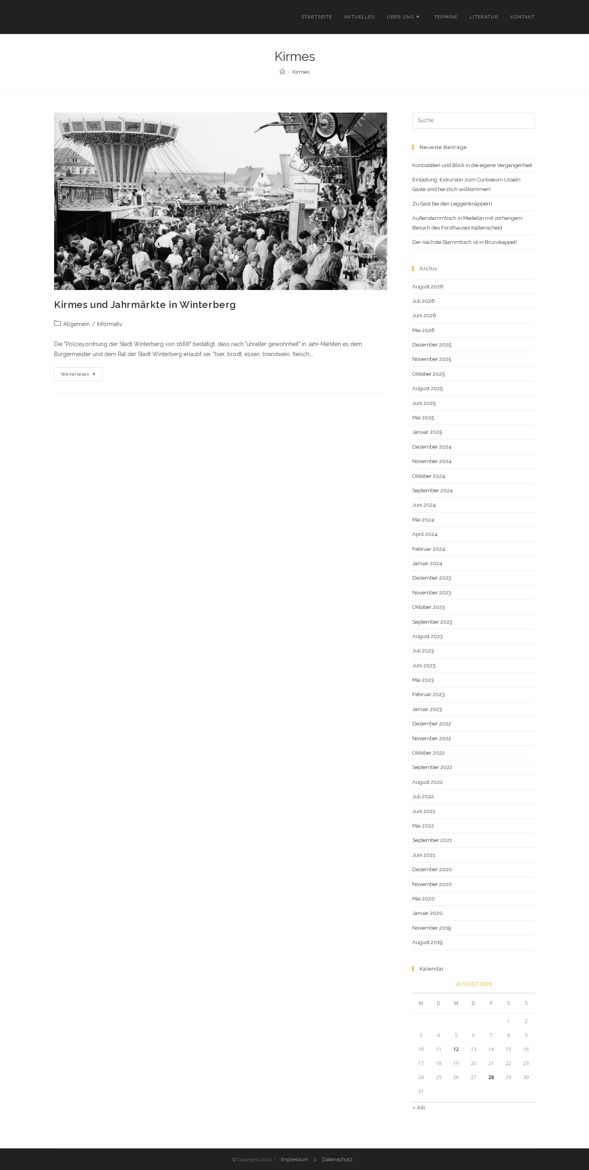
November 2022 (431, 738)
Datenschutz (337, 1159)
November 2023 (431, 593)
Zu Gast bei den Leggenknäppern (452, 204)
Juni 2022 (424, 811)
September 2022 (432, 767)
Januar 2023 (427, 709)
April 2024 (425, 534)
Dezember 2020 (432, 869)
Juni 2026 (424, 315)
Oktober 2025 (428, 374)
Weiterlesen (82, 376)
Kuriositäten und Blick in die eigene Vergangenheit (472, 165)
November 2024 (432, 461)
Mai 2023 (423, 680)
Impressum (295, 1159)
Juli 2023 (423, 651)
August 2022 (427, 782)
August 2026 (428, 287)
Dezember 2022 (431, 724)
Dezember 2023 (431, 578)
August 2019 (427, 942)
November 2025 (431, 359)
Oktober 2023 (428, 607)
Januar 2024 (427, 563)
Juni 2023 (424, 666)
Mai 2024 (423, 520)
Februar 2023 (428, 694)
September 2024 (432, 490)
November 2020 (432, 884)
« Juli (418, 1107)
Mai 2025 (423, 418)
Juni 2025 (424, 403)
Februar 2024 (428, 549)
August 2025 (427, 388)
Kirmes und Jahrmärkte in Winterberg (145, 304)
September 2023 (432, 622)
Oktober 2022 (428, 753)
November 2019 (431, 928)
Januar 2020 (427, 913)
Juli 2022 (423, 796)
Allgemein (76, 324)
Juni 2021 (423, 855)
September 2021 (432, 840)
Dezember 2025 (431, 345)
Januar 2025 (427, 432)
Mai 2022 (423, 826)
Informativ (109, 324)
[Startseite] (282, 72)
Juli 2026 (423, 301)
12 (456, 1049)
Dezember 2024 (432, 447)
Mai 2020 (423, 899)
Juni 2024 (424, 505)
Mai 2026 (423, 330)
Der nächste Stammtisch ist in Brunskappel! (464, 242)
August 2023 (427, 636)
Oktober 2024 (428, 476)
